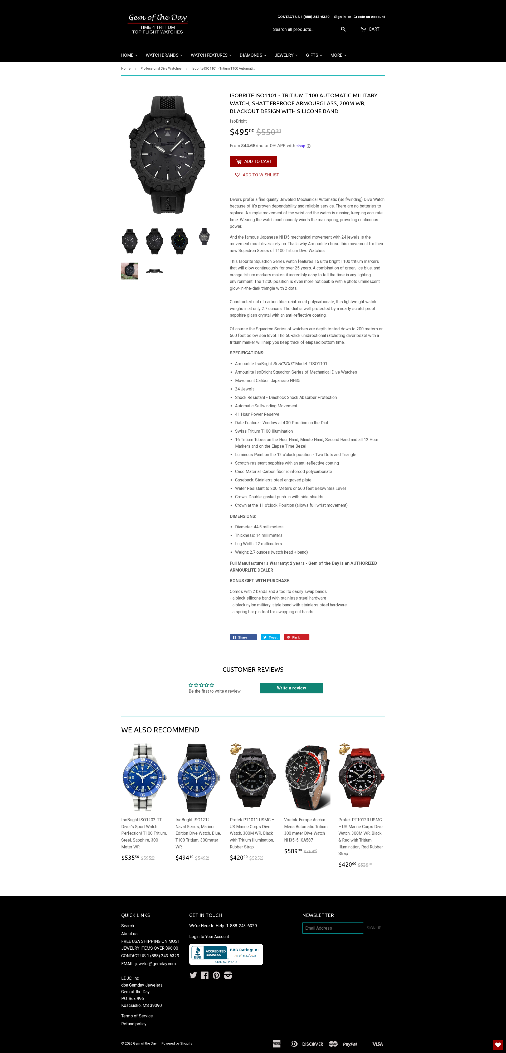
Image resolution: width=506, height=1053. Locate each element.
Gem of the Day (145, 1043)
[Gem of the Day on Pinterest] (216, 976)
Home (125, 68)
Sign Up (374, 928)
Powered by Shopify (177, 1043)
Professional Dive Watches (161, 68)
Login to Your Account (209, 936)
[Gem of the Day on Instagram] (228, 976)
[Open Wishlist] (498, 1045)
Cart (374, 29)
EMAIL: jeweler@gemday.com (148, 963)
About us (129, 933)
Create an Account (369, 17)
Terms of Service (137, 1015)
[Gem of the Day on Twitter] (193, 976)
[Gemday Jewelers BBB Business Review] (226, 963)
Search (127, 925)
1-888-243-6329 (241, 925)
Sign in (340, 17)
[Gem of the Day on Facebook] (205, 976)
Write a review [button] (291, 687)
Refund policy (134, 1023)
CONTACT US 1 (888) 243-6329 (150, 955)
